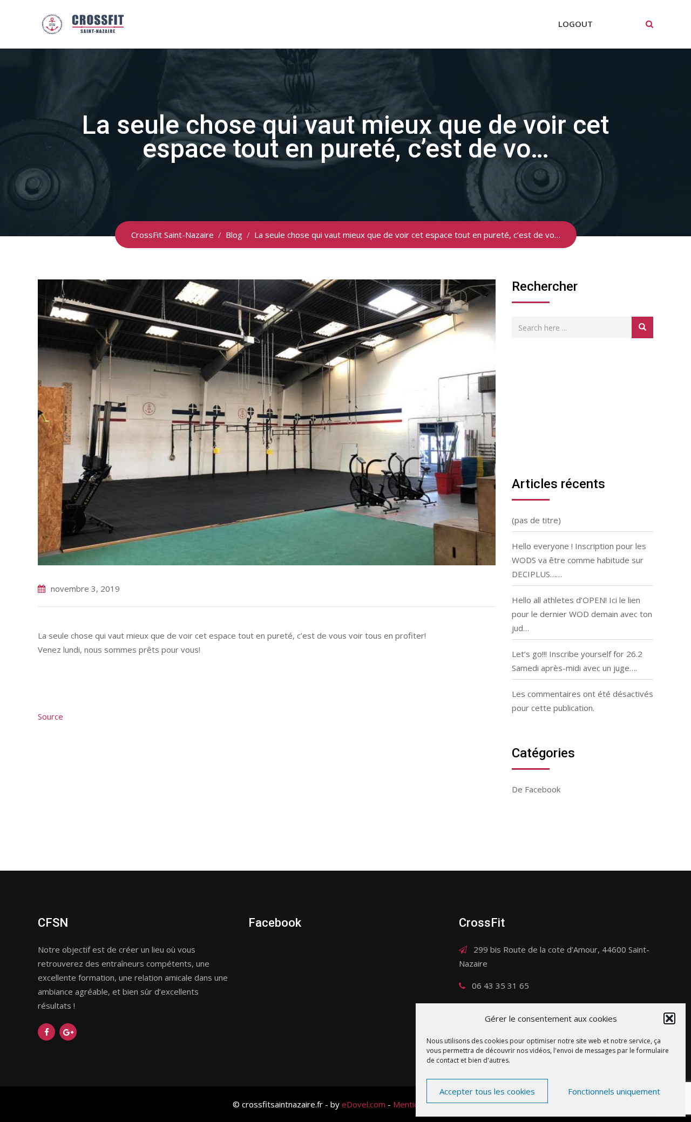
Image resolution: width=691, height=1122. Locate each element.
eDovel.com (363, 1104)
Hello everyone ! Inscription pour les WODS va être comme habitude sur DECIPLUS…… (579, 560)
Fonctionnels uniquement (614, 1091)
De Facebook (536, 789)
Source (50, 716)
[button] (669, 1018)
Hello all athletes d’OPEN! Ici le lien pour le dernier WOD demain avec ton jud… (582, 613)
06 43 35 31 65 (500, 985)
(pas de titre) (536, 520)
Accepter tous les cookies (487, 1091)
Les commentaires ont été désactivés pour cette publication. (582, 700)
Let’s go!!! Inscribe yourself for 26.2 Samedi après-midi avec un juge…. (577, 660)
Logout (575, 23)
